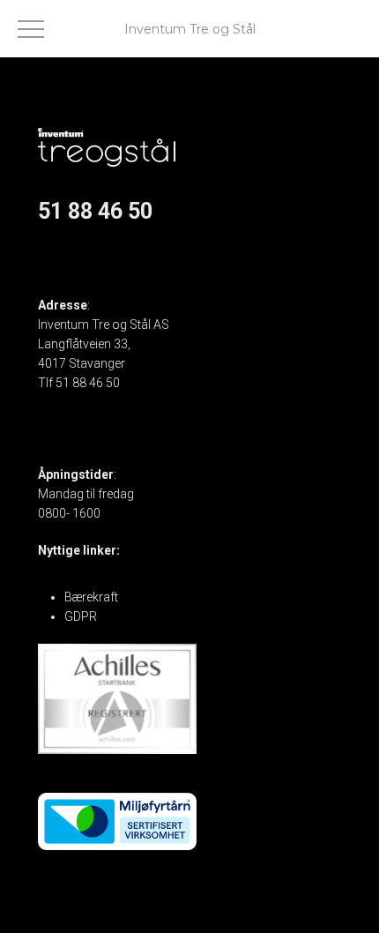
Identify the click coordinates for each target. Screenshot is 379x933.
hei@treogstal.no (85, 402)
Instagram (66, 268)
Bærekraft (91, 597)
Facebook (66, 249)
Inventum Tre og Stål (190, 29)
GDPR (80, 616)
